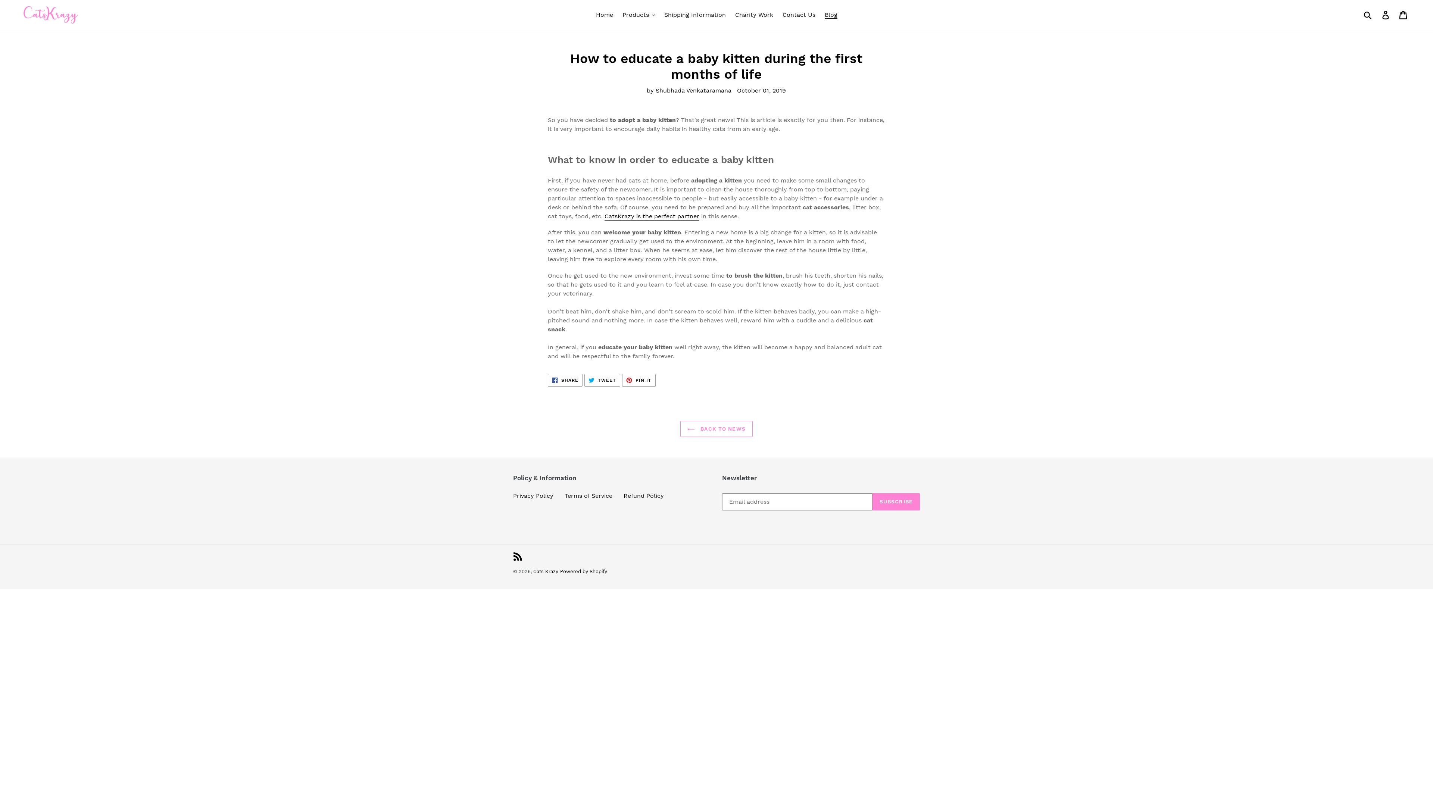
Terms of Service (588, 495)
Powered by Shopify (583, 571)
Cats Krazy (545, 571)
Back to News (722, 429)
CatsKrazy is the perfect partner (652, 216)
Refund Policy (644, 495)
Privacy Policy (533, 495)
